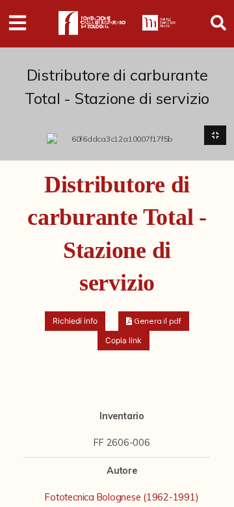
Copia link (123, 340)
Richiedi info (75, 321)
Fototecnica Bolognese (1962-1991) (121, 497)
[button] (153, 321)
